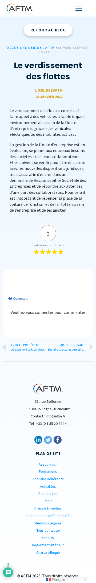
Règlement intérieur (48, 545)
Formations (48, 471)
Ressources (48, 493)
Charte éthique (48, 552)
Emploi (48, 501)
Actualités (48, 486)
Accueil (14, 48)
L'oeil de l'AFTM (40, 48)
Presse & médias (48, 508)
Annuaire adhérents (48, 479)
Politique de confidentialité (48, 515)
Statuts (48, 537)
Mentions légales (48, 523)
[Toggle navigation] (79, 8)
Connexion (21, 298)
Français (58, 580)
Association (48, 464)
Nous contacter (48, 530)
